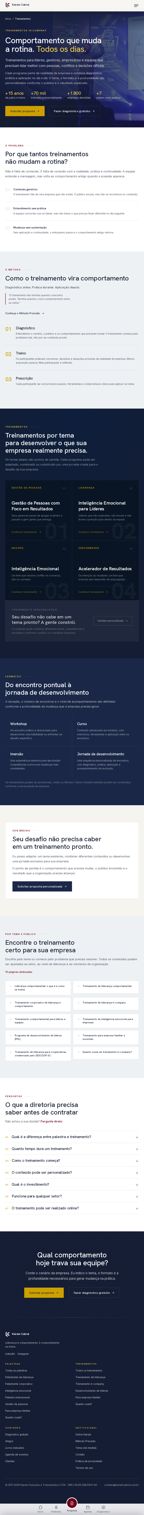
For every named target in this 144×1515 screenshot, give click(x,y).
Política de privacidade (89, 1461)
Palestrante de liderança (19, 1377)
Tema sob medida (86, 1447)
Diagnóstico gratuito (16, 1434)
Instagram (23, 1353)
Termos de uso (84, 1467)
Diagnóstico (103, 1511)
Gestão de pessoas (16, 1404)
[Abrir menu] (136, 5)
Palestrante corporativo (18, 1383)
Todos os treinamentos (89, 1370)
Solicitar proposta (22, 111)
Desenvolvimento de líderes (92, 1390)
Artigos (9, 1441)
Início (8, 18)
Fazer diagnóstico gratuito (72, 111)
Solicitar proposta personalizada (40, 886)
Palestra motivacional (17, 1397)
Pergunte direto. (52, 1121)
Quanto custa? (13, 1417)
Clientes (10, 1461)
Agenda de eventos (16, 1454)
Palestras (56, 1511)
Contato (80, 1454)
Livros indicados (14, 1447)
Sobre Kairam (83, 1434)
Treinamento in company (90, 1383)
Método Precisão (86, 1441)
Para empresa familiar (17, 1410)
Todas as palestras (16, 1370)
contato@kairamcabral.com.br (121, 1484)
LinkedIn (10, 1353)
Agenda (88, 1511)
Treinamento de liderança (90, 1377)
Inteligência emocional (18, 1390)
